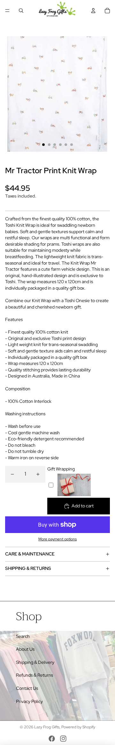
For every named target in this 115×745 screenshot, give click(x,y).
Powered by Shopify (78, 727)
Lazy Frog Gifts (46, 727)
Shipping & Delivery (35, 662)
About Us (25, 649)
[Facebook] (52, 738)
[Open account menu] (93, 11)
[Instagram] (63, 738)
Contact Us (27, 688)
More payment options (57, 539)
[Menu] (7, 10)
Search (23, 636)
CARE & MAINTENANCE (30, 554)
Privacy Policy (29, 701)
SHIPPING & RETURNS (28, 568)
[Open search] (21, 11)
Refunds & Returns (34, 675)
